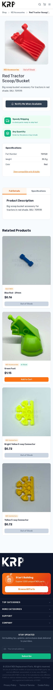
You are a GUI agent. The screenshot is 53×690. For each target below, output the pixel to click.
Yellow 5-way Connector (16, 520)
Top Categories (11, 602)
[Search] (39, 4)
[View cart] (44, 4)
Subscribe (26, 656)
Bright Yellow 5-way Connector (19, 444)
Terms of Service (27, 685)
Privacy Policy (10, 685)
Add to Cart (26, 379)
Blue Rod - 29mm (12, 293)
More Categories (12, 609)
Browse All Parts (26, 589)
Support (7, 616)
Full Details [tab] (14, 191)
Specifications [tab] (38, 191)
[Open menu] (49, 4)
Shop (4, 12)
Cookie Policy (43, 685)
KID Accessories (18, 12)
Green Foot (10, 368)
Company (7, 623)
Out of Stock (26, 304)
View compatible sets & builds (26, 172)
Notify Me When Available (28, 104)
